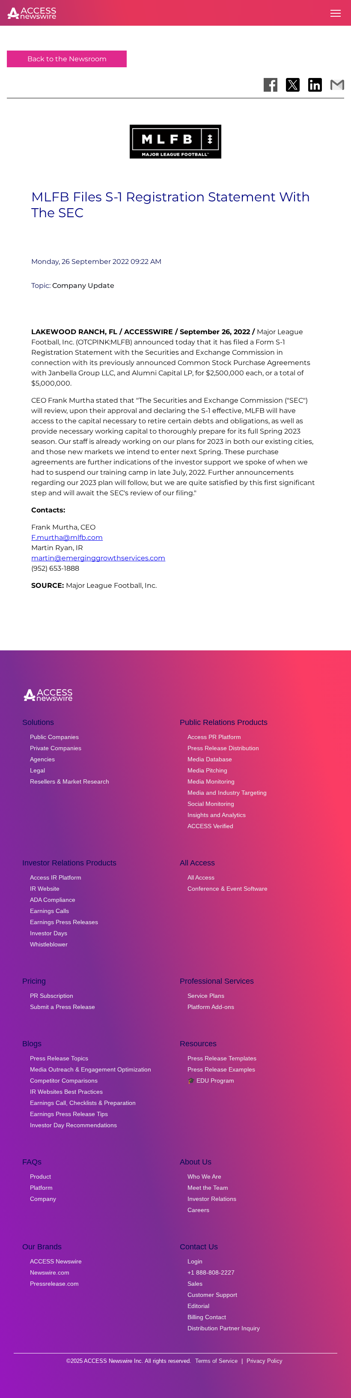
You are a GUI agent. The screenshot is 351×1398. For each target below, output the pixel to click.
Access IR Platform (55, 877)
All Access (200, 877)
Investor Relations (211, 1198)
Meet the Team (207, 1187)
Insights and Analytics (216, 814)
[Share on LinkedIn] (315, 85)
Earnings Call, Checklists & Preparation (83, 1102)
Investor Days (48, 933)
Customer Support (212, 1294)
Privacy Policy (265, 1361)
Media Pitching (207, 770)
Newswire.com (49, 1272)
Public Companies (54, 736)
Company (43, 1198)
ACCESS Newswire (56, 1261)
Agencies (42, 759)
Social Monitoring (210, 803)
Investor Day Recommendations (73, 1125)
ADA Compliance (52, 899)
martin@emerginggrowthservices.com (98, 558)
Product (40, 1176)
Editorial (198, 1305)
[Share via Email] (337, 85)
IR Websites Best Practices (66, 1091)
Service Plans (205, 995)
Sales (194, 1283)
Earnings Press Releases (64, 922)
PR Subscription (51, 995)
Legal (37, 770)
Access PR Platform (214, 736)
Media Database (209, 759)
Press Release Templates (221, 1058)
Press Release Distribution (223, 748)
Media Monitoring (211, 781)
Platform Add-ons (210, 1006)
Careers (198, 1209)
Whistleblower (49, 944)
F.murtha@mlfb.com (67, 537)
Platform (41, 1187)
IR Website (44, 888)
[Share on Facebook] (270, 85)
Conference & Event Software (227, 888)
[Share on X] (293, 85)
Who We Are (204, 1176)
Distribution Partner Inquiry (223, 1328)
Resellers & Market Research (69, 781)
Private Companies (55, 748)
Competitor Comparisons (64, 1080)
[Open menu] (335, 13)
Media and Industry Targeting (227, 792)
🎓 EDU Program (210, 1080)
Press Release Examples (221, 1069)
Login (194, 1261)
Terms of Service (216, 1361)
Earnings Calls (49, 910)
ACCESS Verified (210, 826)
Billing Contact (206, 1317)
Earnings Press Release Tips (69, 1114)
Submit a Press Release (62, 1006)
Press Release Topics (59, 1058)
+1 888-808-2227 (211, 1272)
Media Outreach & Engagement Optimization (90, 1069)
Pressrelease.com (54, 1283)
